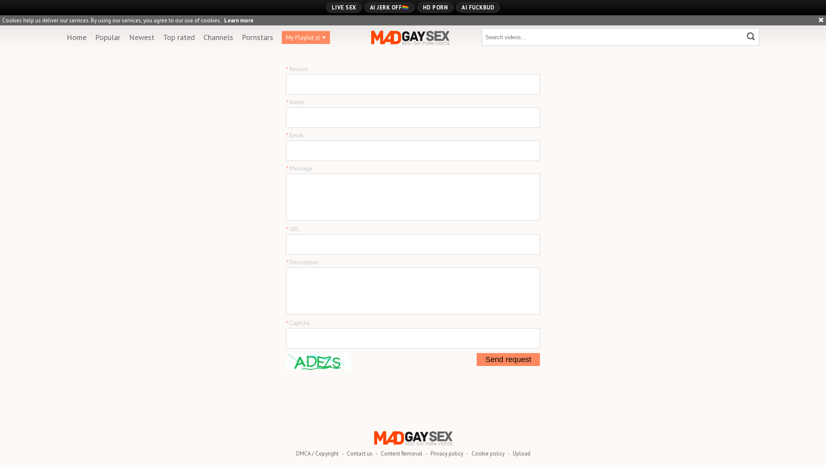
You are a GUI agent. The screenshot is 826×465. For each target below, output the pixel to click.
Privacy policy (447, 453)
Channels (218, 37)
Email (296, 135)
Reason (299, 69)
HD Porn (435, 7)
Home (76, 37)
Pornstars (257, 37)
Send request (508, 359)
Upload (521, 453)
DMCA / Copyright (317, 453)
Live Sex (344, 7)
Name (297, 102)
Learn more (238, 20)
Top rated (179, 37)
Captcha (300, 323)
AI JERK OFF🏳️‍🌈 (389, 7)
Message (301, 168)
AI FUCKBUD (478, 7)
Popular (107, 37)
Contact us (360, 453)
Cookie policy (488, 453)
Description (304, 262)
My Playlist (303, 37)
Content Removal (401, 453)
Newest (141, 37)
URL (295, 229)
